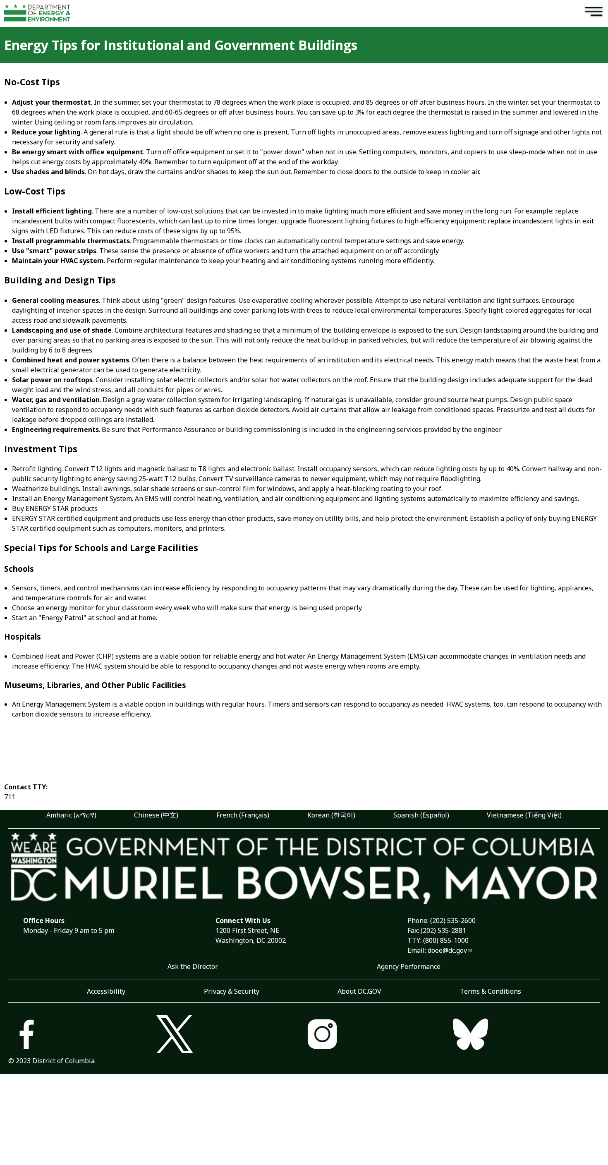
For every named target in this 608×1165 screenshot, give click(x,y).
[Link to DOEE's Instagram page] (378, 1035)
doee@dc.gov (447, 950)
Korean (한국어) (331, 815)
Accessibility (106, 991)
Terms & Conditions (490, 991)
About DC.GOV (359, 991)
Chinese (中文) (156, 815)
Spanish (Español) (421, 815)
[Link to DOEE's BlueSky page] (526, 1035)
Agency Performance (408, 966)
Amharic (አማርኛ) (71, 815)
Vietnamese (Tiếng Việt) (524, 815)
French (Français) (242, 815)
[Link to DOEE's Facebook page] (82, 1035)
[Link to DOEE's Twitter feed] (230, 1035)
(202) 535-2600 (453, 920)
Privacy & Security (231, 991)
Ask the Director (193, 966)
